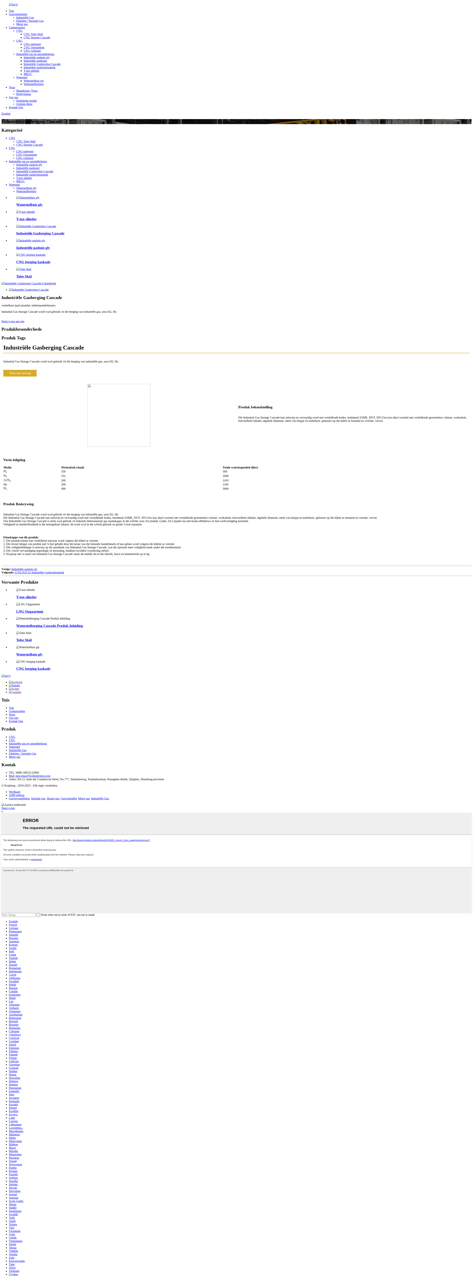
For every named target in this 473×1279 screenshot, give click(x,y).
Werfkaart (14, 791)
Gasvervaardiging (19, 798)
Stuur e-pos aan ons (12, 321)
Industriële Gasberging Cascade (42, 64)
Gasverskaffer (69, 798)
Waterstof (21, 77)
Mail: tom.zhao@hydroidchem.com (29, 775)
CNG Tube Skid (33, 34)
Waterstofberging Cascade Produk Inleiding (49, 626)
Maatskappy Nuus (27, 90)
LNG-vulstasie (32, 50)
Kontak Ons (16, 107)
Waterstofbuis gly (34, 80)
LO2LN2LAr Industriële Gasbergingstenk (39, 572)
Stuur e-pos (8, 808)
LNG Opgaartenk (34, 47)
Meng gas (22, 24)
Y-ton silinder (31, 70)
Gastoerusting (17, 27)
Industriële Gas (25, 17)
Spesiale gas (38, 798)
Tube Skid (24, 276)
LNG (19, 40)
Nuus (12, 87)
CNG (19, 30)
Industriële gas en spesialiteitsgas (35, 54)
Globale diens (24, 104)
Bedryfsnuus (23, 94)
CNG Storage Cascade (37, 37)
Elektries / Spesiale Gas (30, 20)
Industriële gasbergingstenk (39, 67)
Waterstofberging (34, 84)
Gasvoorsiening (18, 14)
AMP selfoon (16, 795)
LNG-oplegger (32, 44)
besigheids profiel (26, 100)
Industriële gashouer (35, 60)
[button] (20, 373)
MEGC (28, 74)
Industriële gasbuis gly (37, 57)
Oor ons (13, 97)
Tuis (11, 10)
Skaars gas (53, 798)
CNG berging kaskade (33, 262)
